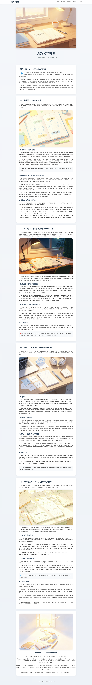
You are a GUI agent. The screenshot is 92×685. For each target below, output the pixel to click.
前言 (58, 1)
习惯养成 (80, 1)
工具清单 (75, 1)
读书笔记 (69, 1)
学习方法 (63, 1)
